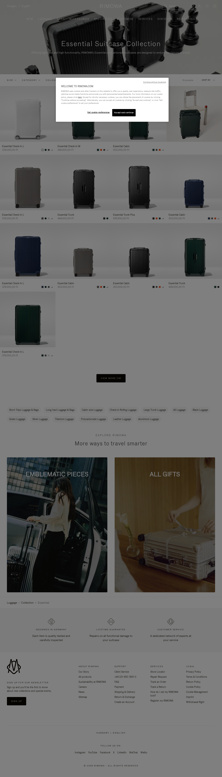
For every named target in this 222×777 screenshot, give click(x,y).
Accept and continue (124, 112)
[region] (112, 100)
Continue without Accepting (154, 82)
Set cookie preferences (98, 112)
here (80, 97)
